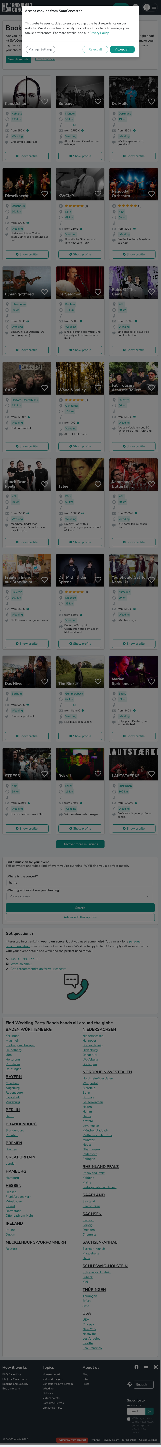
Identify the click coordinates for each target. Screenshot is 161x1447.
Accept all (122, 49)
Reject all (95, 49)
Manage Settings (40, 49)
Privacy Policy (98, 33)
